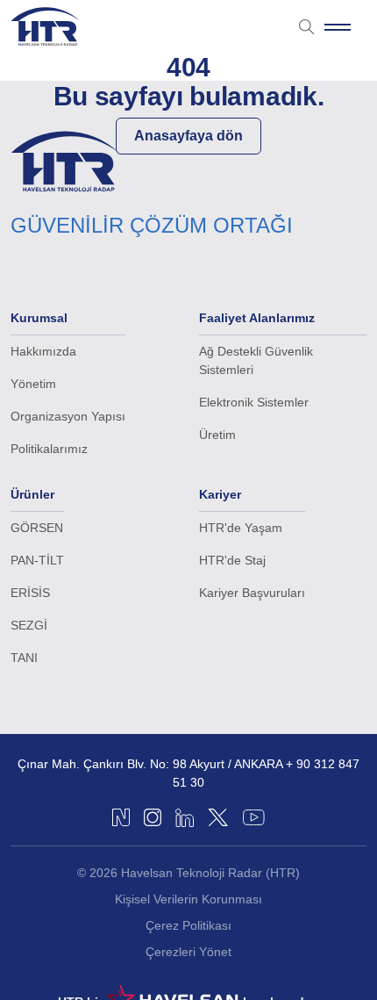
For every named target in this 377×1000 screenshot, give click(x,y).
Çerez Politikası (188, 925)
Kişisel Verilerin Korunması (188, 899)
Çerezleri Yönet (188, 952)
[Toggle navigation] (337, 26)
